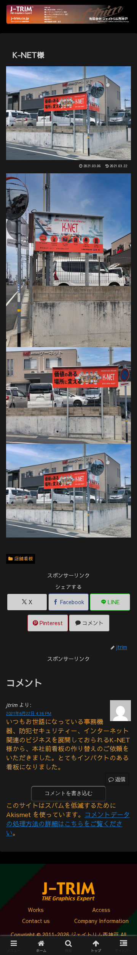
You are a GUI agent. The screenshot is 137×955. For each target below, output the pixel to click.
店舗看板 (23, 558)
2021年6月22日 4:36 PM (28, 713)
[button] (122, 904)
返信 (120, 779)
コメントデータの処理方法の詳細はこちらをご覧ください (68, 823)
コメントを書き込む (68, 793)
